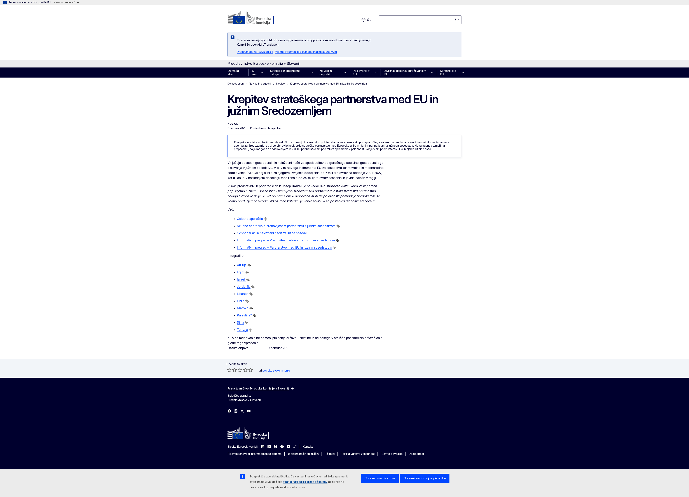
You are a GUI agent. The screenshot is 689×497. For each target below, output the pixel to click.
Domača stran (233, 72)
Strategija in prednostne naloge (285, 72)
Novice (280, 83)
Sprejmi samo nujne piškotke (425, 478)
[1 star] (229, 370)
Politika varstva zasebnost (358, 454)
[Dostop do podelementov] (263, 72)
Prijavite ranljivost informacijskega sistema (255, 454)
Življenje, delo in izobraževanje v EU (405, 72)
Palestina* (244, 315)
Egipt (240, 272)
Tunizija (242, 330)
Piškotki (330, 454)
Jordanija (243, 286)
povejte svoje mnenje (276, 370)
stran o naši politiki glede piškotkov (305, 482)
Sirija (240, 322)
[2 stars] (231, 370)
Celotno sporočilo (250, 219)
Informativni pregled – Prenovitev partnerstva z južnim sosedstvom (286, 240)
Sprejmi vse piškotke (380, 478)
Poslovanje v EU (361, 72)
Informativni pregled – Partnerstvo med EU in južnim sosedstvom (284, 247)
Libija (240, 301)
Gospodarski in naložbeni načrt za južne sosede (272, 233)
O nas (254, 72)
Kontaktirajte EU (448, 72)
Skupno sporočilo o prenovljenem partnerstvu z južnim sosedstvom (286, 226)
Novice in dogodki (326, 72)
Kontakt (308, 446)
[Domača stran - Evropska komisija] (256, 18)
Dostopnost (416, 454)
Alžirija (242, 265)
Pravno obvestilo (392, 454)
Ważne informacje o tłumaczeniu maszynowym (306, 51)
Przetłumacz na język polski (255, 51)
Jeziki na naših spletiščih (303, 454)
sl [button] (369, 20)
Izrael (241, 279)
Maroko (243, 308)
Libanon (243, 294)
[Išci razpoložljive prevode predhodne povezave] (265, 219)
